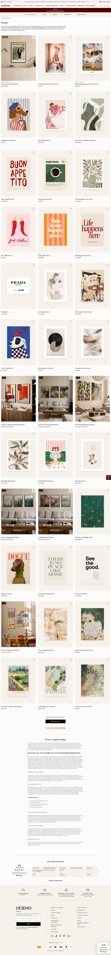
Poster (31, 5)
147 (61, 728)
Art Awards (53, 929)
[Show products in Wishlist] (104, 6)
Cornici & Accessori (51, 5)
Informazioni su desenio (57, 907)
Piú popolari (17, 5)
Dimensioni (67, 14)
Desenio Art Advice (82, 907)
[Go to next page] (64, 728)
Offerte (61, 5)
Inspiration (81, 5)
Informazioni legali (55, 912)
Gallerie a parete (71, 5)
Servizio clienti (81, 910)
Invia (28, 924)
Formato (55, 14)
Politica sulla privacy (32, 927)
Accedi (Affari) (54, 931)
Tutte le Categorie (30, 14)
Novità (25, 5)
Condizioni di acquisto (82, 915)
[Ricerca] (101, 6)
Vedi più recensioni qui (55, 880)
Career (53, 915)
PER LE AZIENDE (90, 5)
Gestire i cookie (81, 926)
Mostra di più (55, 721)
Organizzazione (81, 14)
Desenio (3, 18)
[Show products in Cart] (108, 6)
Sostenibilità (54, 918)
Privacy (79, 920)
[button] (103, 948)
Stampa (53, 910)
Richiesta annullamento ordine (83, 923)
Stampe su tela (39, 5)
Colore (44, 14)
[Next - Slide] (99, 871)
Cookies (79, 918)
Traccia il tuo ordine (82, 912)
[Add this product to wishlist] (34, 37)
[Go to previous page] (47, 728)
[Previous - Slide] (29, 871)
